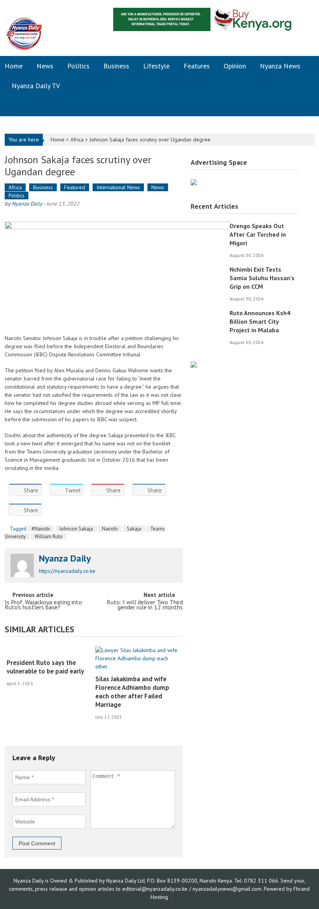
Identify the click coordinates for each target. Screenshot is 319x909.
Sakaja (134, 528)
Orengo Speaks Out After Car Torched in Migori (258, 234)
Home (14, 65)
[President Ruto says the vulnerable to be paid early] (48, 650)
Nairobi (110, 528)
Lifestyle (156, 65)
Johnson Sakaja (76, 528)
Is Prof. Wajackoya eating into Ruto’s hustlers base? (43, 605)
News (45, 65)
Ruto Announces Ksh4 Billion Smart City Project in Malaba (260, 321)
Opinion (235, 65)
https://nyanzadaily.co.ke (67, 570)
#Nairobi (41, 528)
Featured (74, 187)
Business (116, 65)
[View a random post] (302, 105)
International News (118, 187)
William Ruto (49, 536)
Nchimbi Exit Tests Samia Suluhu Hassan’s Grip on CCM (262, 277)
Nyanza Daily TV (36, 85)
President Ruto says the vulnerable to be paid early (45, 666)
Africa (77, 139)
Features (197, 65)
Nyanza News (280, 65)
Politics (78, 65)
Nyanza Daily (27, 203)
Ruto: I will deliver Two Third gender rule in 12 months (145, 605)
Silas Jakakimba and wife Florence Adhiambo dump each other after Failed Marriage (132, 692)
